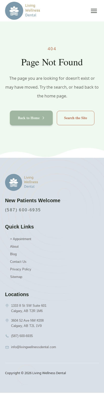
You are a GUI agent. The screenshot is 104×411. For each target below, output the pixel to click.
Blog (13, 254)
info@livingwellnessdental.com (33, 347)
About (14, 246)
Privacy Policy (20, 269)
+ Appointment (20, 239)
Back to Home (29, 117)
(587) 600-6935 (23, 210)
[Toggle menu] (94, 11)
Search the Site (75, 117)
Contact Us (18, 262)
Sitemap (16, 277)
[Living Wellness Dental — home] (22, 11)
